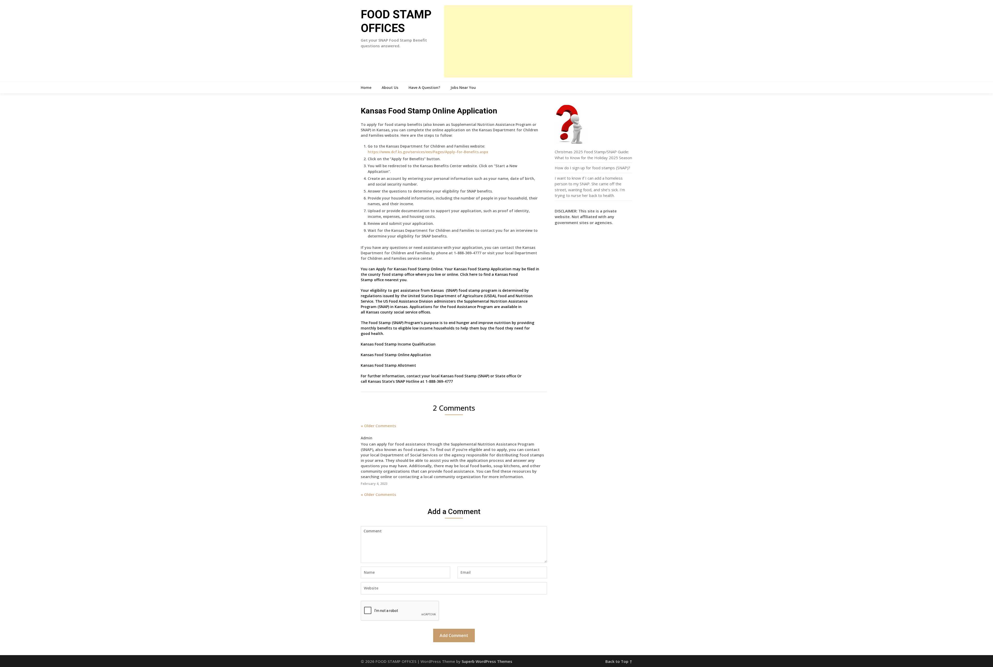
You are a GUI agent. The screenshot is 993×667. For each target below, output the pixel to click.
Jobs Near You (463, 87)
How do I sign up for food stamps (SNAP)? (592, 167)
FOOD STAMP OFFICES (396, 21)
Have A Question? (424, 87)
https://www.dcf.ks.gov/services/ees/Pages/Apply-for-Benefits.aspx (428, 151)
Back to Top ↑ (618, 661)
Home (366, 87)
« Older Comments (378, 425)
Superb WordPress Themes (487, 661)
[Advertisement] (538, 41)
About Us (390, 87)
